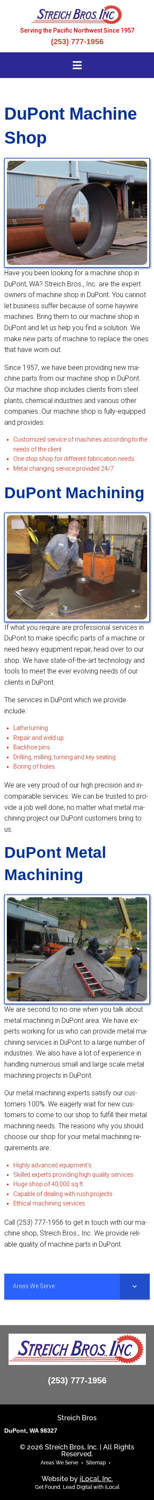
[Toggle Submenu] (135, 1286)
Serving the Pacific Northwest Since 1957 (77, 30)
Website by (77, 1479)
